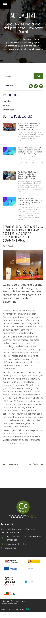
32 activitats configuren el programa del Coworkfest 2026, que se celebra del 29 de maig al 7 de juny (30, 151)
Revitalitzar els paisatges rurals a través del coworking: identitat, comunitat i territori (29, 175)
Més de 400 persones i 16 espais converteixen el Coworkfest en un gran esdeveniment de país (29, 127)
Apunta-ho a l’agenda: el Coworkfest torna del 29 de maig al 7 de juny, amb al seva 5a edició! (30, 201)
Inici (8, 39)
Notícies (17, 39)
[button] (31, 86)
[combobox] (18, 76)
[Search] (38, 76)
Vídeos (6, 105)
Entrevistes (8, 109)
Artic (28, 609)
